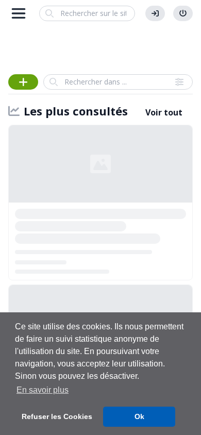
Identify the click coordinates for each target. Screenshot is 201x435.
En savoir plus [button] (42, 390)
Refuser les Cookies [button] (57, 416)
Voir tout (163, 112)
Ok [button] (139, 416)
